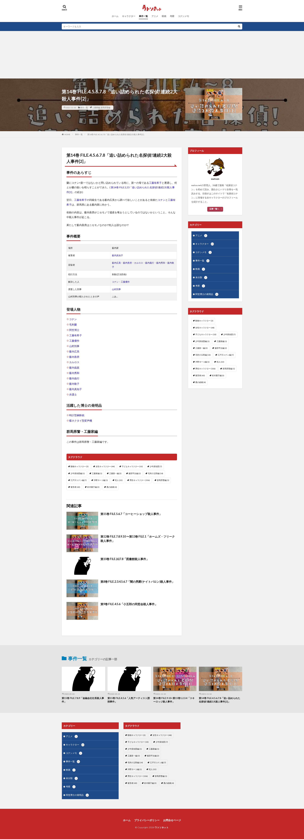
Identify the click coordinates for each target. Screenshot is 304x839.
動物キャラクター (80, 466)
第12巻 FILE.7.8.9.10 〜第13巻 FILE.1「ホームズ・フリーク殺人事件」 (138, 538)
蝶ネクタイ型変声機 (80, 420)
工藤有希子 (155, 182)
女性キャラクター (105, 466)
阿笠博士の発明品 (206, 294)
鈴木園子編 (93, 487)
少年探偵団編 (78, 473)
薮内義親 (74, 367)
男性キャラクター (140, 480)
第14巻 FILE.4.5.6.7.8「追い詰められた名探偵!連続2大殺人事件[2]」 (116, 134)
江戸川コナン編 (79, 480)
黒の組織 (112, 487)
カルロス (138, 262)
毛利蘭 (73, 324)
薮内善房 (127, 262)
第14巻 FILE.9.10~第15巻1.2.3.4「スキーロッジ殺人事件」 (174, 700)
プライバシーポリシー (147, 820)
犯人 (119, 480)
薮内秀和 (160, 262)
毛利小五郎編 (155, 473)
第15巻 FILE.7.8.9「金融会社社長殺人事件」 (83, 700)
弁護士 (73, 394)
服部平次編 (135, 473)
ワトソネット (161, 827)
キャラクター (128, 16)
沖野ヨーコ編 (101, 480)
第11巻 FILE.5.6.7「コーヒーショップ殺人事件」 (131, 514)
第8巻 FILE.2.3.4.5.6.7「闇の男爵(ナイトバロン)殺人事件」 (138, 581)
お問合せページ (172, 820)
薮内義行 (149, 262)
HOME (67, 134)
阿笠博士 (74, 329)
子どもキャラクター (132, 466)
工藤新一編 (115, 473)
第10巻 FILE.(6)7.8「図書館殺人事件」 (125, 559)
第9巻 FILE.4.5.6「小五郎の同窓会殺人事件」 (129, 604)
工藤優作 (125, 281)
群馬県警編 (105, 107)
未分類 (200, 277)
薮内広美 (116, 262)
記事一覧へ (214, 209)
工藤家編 (96, 107)
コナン (161, 199)
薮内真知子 (117, 255)
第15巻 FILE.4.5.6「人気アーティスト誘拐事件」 (129, 700)
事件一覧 (143, 16)
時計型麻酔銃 (76, 415)
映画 (164, 16)
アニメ (155, 16)
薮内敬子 (74, 383)
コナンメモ (183, 16)
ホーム (115, 16)
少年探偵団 (156, 466)
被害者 (75, 487)
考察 (172, 16)
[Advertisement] (152, 55)
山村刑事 (116, 289)
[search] (239, 26)
